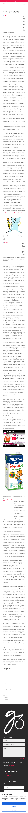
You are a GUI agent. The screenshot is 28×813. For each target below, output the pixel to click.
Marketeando (5, 687)
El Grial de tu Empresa (21, 12)
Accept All (14, 803)
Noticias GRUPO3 (6, 691)
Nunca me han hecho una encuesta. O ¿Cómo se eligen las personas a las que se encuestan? (13, 236)
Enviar (22, 758)
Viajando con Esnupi (8, 773)
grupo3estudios (7, 12)
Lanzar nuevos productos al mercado (11, 495)
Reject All (14, 810)
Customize (14, 806)
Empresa (4, 675)
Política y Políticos (6, 693)
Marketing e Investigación (8, 689)
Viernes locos (5, 699)
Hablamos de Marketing (7, 679)
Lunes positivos (6, 683)
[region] (14, 802)
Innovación (5, 681)
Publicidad (5, 695)
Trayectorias (5, 697)
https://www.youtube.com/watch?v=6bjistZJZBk (12, 212)
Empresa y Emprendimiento (8, 677)
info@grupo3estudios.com (14, 767)
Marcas (4, 685)
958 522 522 (11, 765)
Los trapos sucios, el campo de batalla (11, 11)
